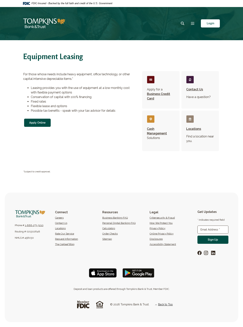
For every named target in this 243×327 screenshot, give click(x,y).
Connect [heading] (61, 212)
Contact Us (194, 89)
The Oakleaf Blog (76, 244)
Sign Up (218, 239)
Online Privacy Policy (162, 233)
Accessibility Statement (163, 244)
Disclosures (156, 239)
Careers (74, 217)
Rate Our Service (64, 233)
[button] (210, 23)
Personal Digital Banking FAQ (119, 223)
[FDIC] (83, 304)
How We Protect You (161, 223)
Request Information (66, 239)
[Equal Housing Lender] (99, 304)
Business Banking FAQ (115, 217)
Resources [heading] (110, 212)
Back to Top (165, 304)
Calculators (108, 228)
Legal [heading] (154, 212)
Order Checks (123, 233)
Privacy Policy (157, 228)
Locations (193, 129)
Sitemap (107, 239)
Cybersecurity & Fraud (162, 217)
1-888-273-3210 (34, 225)
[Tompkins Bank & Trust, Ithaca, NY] (44, 23)
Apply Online (40, 122)
